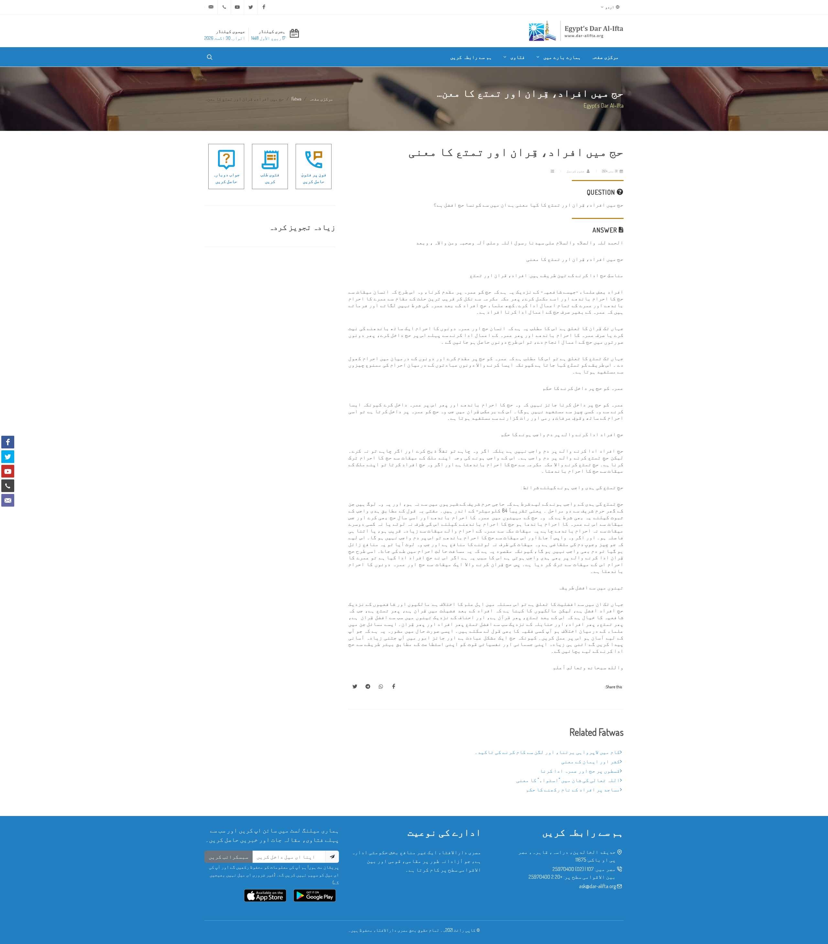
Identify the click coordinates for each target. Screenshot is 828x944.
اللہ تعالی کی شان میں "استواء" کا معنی (568, 780)
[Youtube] (237, 7)
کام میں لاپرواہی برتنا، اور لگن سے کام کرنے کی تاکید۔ (547, 752)
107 (590, 869)
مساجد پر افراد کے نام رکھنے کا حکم (573, 789)
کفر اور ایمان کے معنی (590, 761)
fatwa (296, 99)
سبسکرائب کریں (228, 856)
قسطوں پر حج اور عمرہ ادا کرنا (580, 770)
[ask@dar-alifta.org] (210, 7)
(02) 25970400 (568, 869)
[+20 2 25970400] (224, 7)
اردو (610, 7)
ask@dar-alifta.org (597, 886)
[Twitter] (250, 7)
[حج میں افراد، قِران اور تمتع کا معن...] (393, 686)
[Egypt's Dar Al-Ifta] (576, 31)
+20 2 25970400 (545, 877)
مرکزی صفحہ (321, 99)
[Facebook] (263, 7)
